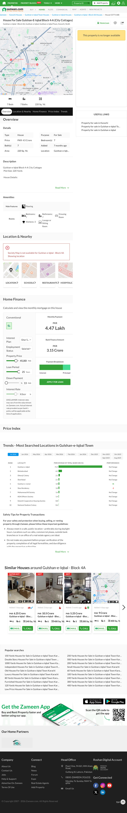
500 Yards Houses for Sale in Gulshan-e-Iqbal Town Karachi (94, 659)
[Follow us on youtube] (110, 788)
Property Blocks (30, 3)
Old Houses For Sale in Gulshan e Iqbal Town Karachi (30, 670)
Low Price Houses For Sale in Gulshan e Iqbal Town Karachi (32, 689)
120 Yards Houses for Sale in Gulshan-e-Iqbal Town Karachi (32, 685)
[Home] (4, 3)
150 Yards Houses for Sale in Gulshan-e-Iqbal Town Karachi (32, 655)
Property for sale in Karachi (94, 123)
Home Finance (40, 111)
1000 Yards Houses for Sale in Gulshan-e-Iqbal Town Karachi (32, 663)
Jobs (4, 774)
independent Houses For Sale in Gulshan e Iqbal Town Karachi (32, 667)
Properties (13, 3)
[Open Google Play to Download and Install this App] (115, 703)
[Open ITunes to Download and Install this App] (94, 703)
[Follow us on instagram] (103, 788)
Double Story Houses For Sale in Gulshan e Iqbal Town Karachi (32, 659)
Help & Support (9, 779)
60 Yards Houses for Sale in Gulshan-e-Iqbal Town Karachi (94, 670)
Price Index (53, 111)
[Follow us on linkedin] (103, 794)
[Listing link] (21, 603)
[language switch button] (113, 3)
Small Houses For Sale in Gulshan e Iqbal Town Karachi (93, 667)
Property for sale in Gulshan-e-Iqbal (98, 130)
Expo (33, 779)
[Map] (24, 601)
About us (6, 766)
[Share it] (28, 601)
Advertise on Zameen (12, 783)
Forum (34, 774)
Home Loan (104, 23)
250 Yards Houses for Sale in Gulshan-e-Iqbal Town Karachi (94, 655)
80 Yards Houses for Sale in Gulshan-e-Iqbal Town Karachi (32, 678)
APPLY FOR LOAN (55, 382)
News (34, 770)
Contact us (7, 770)
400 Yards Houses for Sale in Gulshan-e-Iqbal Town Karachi (94, 685)
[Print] (115, 22)
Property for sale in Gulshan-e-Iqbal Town (101, 126)
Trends (64, 111)
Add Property (37, 787)
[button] (26, 340)
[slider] (16, 360)
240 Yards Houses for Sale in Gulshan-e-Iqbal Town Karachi (94, 678)
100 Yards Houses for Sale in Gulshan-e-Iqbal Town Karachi (94, 674)
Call (29, 628)
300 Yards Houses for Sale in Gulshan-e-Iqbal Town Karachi (94, 681)
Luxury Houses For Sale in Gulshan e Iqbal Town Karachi (32, 674)
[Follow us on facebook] (96, 788)
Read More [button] (60, 187)
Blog (33, 766)
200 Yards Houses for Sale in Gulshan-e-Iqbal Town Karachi (94, 663)
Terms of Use (8, 787)
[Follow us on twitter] (96, 794)
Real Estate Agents (40, 783)
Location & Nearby (22, 111)
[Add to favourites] (32, 601)
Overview (6, 111)
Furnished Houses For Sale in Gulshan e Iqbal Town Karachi (32, 681)
